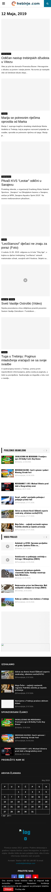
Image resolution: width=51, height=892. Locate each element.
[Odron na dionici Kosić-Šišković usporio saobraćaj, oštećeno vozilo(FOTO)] (7, 514)
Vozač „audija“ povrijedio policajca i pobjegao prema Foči (30, 498)
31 (32, 812)
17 (32, 802)
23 (25, 807)
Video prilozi (10, 536)
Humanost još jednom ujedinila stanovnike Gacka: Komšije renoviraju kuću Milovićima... (30, 572)
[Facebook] (14, 877)
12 (46, 797)
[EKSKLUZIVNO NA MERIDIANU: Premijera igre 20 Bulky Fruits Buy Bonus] (7, 460)
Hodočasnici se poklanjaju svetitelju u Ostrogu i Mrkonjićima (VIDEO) (30, 557)
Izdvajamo (7, 664)
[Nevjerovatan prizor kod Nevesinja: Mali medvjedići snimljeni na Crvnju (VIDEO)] (7, 588)
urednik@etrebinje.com (25, 863)
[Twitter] (21, 877)
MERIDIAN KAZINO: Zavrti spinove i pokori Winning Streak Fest (31, 471)
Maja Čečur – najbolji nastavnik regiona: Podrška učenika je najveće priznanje (31, 525)
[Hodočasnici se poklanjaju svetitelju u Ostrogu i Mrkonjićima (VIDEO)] (7, 560)
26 (46, 807)
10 (32, 797)
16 (25, 802)
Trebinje (4, 113)
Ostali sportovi (6, 53)
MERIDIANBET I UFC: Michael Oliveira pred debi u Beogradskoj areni (32, 484)
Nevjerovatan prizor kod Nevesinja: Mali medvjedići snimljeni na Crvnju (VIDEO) (31, 586)
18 (39, 802)
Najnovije (4, 299)
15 (19, 802)
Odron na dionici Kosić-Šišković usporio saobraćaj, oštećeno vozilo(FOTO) (31, 511)
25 (39, 807)
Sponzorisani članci (14, 712)
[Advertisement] (25, 417)
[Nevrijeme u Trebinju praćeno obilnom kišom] (7, 704)
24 (32, 807)
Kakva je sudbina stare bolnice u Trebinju (32, 598)
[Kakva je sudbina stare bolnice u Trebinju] (7, 602)
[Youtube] (35, 877)
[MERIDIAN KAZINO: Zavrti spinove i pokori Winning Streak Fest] (7, 473)
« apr (3, 816)
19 (46, 802)
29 (19, 812)
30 (25, 812)
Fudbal (4, 239)
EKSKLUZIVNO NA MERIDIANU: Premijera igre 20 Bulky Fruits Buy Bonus (30, 457)
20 (5, 807)
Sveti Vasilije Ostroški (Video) (21, 303)
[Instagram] (28, 877)
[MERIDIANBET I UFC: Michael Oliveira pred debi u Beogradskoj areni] (7, 487)
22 (19, 807)
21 (12, 807)
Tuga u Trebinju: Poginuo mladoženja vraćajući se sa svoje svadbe (24, 360)
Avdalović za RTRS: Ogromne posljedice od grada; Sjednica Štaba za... (31, 544)
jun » (9, 816)
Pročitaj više (20, 889)
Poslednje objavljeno (15, 450)
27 (5, 812)
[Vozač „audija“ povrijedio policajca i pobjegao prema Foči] (7, 500)
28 (12, 812)
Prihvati (8, 889)
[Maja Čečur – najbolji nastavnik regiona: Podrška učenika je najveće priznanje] (7, 527)
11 (39, 797)
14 (12, 802)
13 (5, 802)
